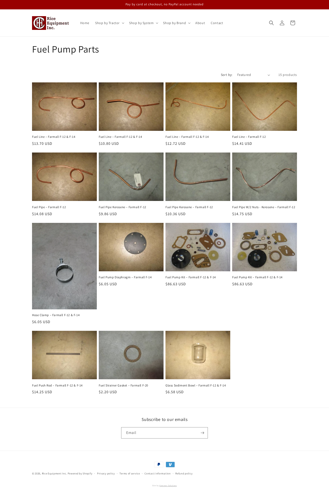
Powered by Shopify (80, 473)
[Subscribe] (202, 433)
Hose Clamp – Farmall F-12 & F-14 (55, 315)
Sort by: (226, 75)
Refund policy (183, 473)
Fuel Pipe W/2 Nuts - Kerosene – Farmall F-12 (263, 207)
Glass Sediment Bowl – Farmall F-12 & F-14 (195, 385)
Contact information (158, 473)
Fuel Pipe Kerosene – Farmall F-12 (122, 207)
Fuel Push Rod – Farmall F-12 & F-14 (57, 385)
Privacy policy (106, 473)
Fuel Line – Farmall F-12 (249, 137)
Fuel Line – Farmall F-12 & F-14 (53, 137)
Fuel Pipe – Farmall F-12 (49, 207)
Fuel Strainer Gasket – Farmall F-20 (123, 385)
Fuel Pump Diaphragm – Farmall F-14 (125, 277)
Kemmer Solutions (168, 485)
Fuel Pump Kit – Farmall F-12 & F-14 (190, 277)
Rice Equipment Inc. (54, 473)
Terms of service (129, 473)
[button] (109, 23)
